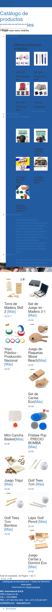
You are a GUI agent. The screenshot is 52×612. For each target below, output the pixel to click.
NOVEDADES (12, 36)
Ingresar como (6, 3)
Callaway (30, 259)
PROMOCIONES (13, 214)
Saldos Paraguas (23, 237)
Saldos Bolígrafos (24, 219)
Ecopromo (42, 259)
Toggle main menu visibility (15, 30)
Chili (36, 259)
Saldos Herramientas (31, 222)
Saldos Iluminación (30, 225)
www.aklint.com (23, 602)
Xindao (44, 265)
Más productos (38, 111)
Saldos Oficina (37, 234)
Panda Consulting (33, 587)
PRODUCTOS (12, 113)
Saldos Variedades (31, 243)
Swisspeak (26, 262)
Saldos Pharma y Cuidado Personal (31, 239)
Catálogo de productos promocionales (17, 18)
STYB (18, 262)
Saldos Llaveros (30, 228)
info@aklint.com (7, 602)
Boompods (21, 259)
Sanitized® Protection (31, 265)
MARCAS (10, 254)
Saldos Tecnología (31, 248)
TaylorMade (36, 262)
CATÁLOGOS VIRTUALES (18, 116)
